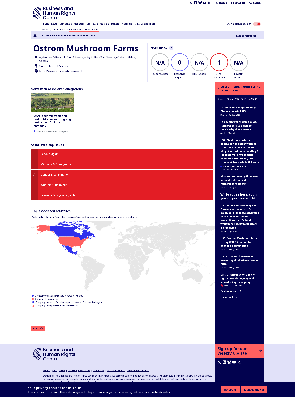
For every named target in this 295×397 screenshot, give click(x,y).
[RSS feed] (209, 2)
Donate (115, 23)
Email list (239, 2)
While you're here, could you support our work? (238, 196)
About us (127, 23)
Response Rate (160, 74)
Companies (65, 23)
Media (62, 370)
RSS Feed (228, 297)
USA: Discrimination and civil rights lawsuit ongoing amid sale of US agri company (52, 121)
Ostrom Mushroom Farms (84, 29)
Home (45, 29)
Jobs (54, 370)
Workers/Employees (54, 185)
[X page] (191, 2)
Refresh (252, 99)
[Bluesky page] (200, 2)
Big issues (92, 23)
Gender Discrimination (55, 174)
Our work (79, 23)
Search (256, 2)
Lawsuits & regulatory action (59, 195)
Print (36, 328)
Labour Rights (50, 154)
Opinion (104, 23)
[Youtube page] (204, 2)
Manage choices (254, 389)
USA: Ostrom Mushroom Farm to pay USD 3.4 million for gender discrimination (238, 242)
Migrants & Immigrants (56, 164)
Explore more (229, 291)
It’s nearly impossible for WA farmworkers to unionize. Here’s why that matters (238, 125)
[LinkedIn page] (195, 2)
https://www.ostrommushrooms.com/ (60, 71)
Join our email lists (144, 23)
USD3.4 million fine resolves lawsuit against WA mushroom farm (239, 260)
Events (46, 370)
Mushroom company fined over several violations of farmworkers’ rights (239, 180)
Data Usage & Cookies (79, 370)
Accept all (230, 389)
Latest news (50, 23)
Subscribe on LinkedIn (138, 370)
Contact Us (98, 370)
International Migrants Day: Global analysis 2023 (238, 109)
